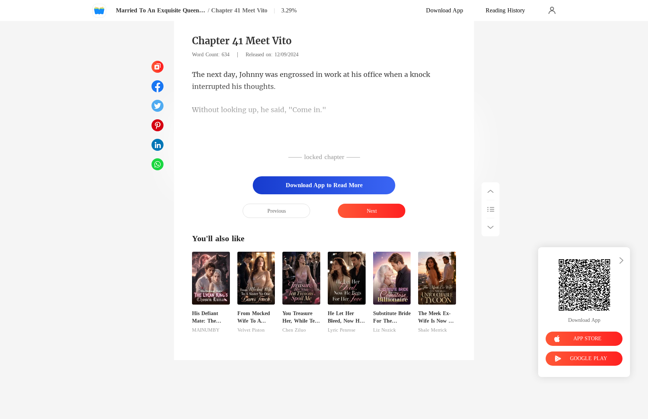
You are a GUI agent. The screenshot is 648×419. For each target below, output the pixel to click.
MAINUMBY (205, 330)
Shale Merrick (432, 330)
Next (372, 211)
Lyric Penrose (342, 330)
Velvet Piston (251, 330)
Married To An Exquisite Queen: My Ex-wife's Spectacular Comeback (161, 10)
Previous (276, 211)
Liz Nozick (384, 330)
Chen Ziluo (294, 330)
